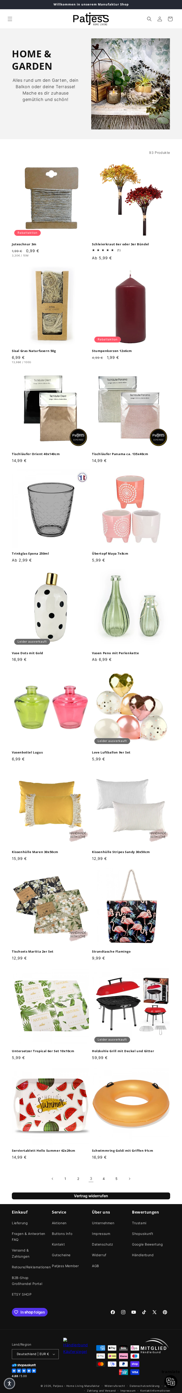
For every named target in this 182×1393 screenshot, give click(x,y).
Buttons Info (62, 1234)
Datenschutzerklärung (145, 1386)
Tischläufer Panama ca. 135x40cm (120, 454)
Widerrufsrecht (115, 1386)
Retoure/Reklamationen (31, 1267)
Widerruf (99, 1255)
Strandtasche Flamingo (111, 952)
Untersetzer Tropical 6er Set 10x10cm (43, 1051)
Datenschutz (102, 1244)
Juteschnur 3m (24, 244)
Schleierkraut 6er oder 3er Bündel (120, 244)
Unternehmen (103, 1223)
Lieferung (20, 1223)
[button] (10, 19)
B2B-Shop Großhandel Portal (27, 1281)
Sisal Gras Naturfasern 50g (34, 351)
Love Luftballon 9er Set (111, 752)
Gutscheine (61, 1255)
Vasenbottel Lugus (27, 752)
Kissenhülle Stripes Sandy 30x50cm (121, 852)
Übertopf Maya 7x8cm (110, 554)
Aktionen (59, 1223)
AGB (95, 1266)
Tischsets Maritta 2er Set (33, 952)
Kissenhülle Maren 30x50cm (35, 852)
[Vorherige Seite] (52, 1179)
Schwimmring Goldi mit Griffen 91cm (122, 1151)
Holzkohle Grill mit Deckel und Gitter (123, 1051)
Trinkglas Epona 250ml (30, 554)
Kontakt (58, 1244)
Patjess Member (65, 1266)
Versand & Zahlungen (20, 1253)
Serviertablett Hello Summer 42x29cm (43, 1151)
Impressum (101, 1234)
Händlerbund (143, 1255)
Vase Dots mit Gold (27, 653)
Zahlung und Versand (101, 1390)
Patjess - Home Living (68, 1386)
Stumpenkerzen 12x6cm (112, 351)
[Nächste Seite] (129, 1179)
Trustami (139, 1223)
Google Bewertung (147, 1244)
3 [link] (91, 1178)
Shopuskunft (142, 1234)
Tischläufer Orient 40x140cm (36, 454)
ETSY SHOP (22, 1294)
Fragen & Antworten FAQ (28, 1237)
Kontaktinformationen (155, 1390)
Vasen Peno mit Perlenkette (115, 653)
